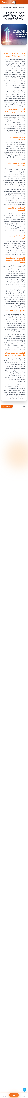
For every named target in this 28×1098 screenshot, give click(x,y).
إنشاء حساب (7, 406)
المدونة (22, 7)
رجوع (24, 406)
